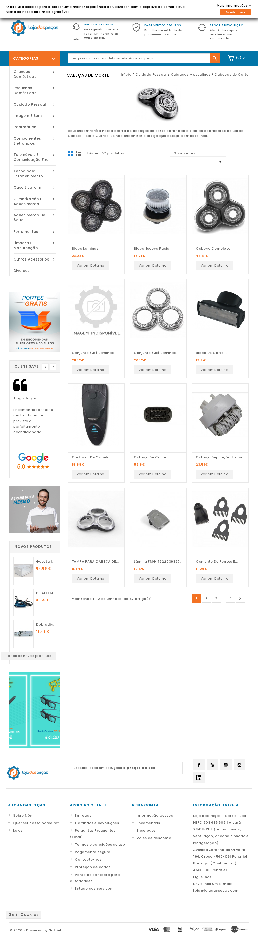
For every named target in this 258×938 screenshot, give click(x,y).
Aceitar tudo (235, 12)
